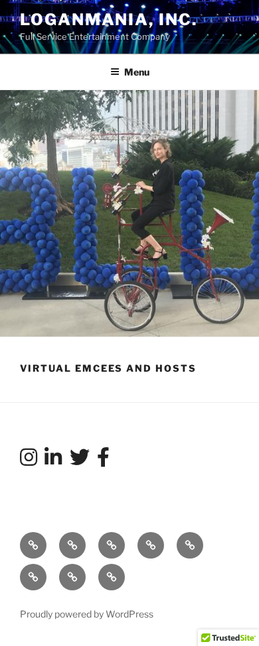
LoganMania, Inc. (108, 19)
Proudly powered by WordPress (86, 613)
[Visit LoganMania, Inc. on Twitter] (80, 461)
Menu (136, 72)
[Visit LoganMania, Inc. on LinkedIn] (53, 461)
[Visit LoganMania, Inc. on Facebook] (103, 461)
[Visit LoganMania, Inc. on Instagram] (28, 461)
